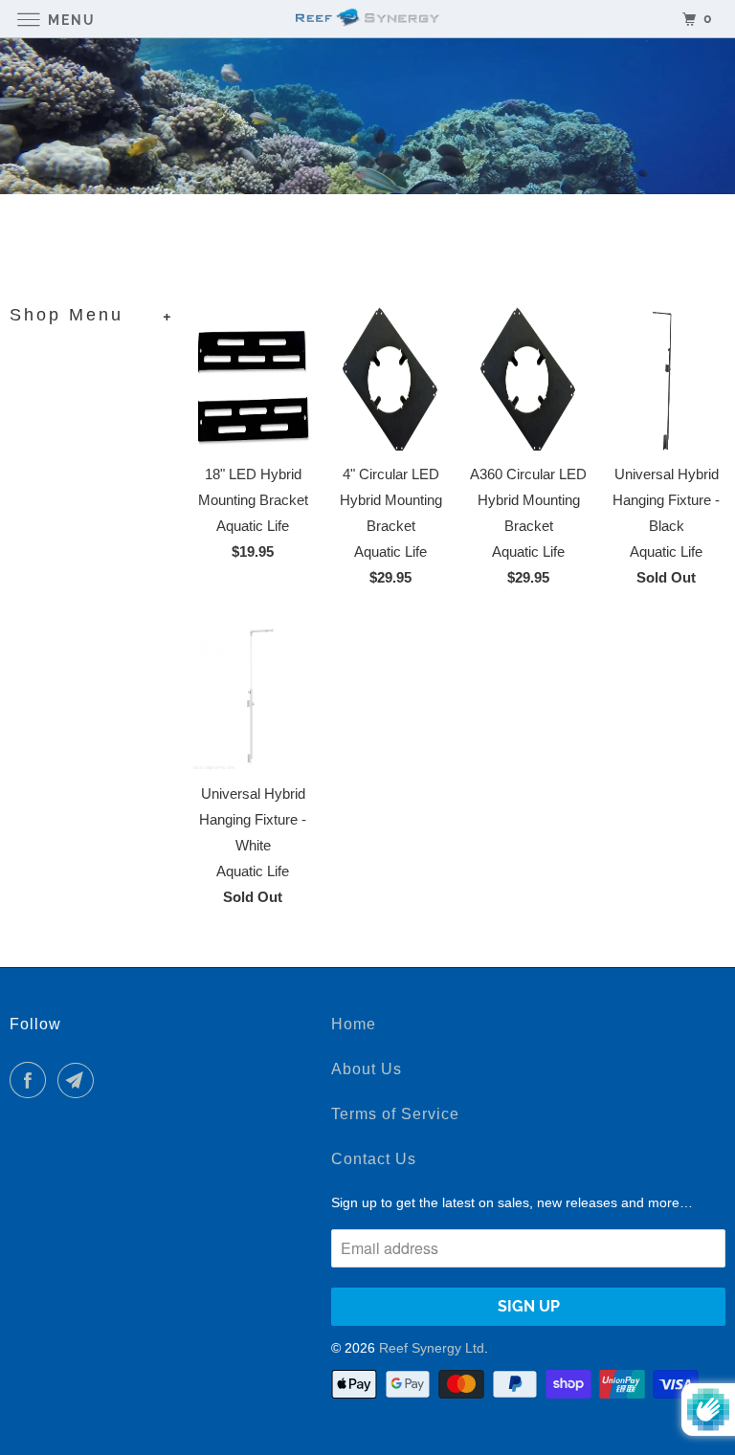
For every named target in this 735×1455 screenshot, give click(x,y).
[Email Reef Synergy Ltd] (79, 1080)
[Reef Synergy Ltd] (367, 18)
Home (353, 1024)
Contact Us (373, 1159)
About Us (366, 1069)
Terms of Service (395, 1114)
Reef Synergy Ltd (431, 1348)
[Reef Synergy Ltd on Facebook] (32, 1080)
